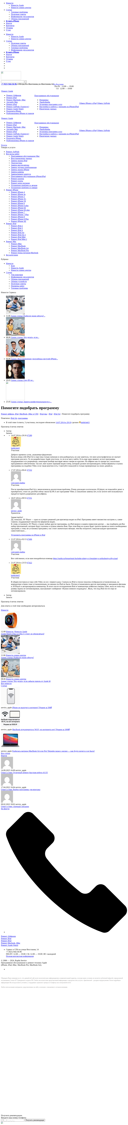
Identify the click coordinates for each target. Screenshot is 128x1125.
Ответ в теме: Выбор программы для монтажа (20, 789)
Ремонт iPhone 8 (18, 217)
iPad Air (57, 414)
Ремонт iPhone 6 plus (19, 206)
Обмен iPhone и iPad (88, 103)
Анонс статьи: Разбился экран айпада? (17, 657)
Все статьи (5, 753)
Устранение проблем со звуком (24, 185)
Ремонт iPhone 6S (18, 208)
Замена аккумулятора (20, 165)
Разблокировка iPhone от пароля (20, 113)
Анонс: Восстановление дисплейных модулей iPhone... (34, 359)
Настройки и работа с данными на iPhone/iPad (59, 107)
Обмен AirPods (103, 103)
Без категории (12, 255)
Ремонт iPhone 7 (18, 212)
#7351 (29, 498)
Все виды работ (12, 154)
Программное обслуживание (46, 96)
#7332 (29, 470)
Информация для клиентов (22, 16)
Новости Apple (17, 5)
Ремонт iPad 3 (17, 228)
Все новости (6, 683)
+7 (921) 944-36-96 (9, 84)
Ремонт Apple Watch (15, 109)
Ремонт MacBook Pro (20, 250)
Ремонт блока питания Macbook (24, 253)
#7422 (29, 563)
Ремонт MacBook (18, 246)
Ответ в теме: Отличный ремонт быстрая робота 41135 (24, 773)
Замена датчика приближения (23, 167)
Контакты (10, 25)
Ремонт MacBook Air (20, 248)
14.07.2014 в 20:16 (63, 422)
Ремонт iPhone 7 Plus (20, 214)
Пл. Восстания (58, 84)
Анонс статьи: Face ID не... (22, 380)
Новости (9, 3)
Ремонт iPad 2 (17, 226)
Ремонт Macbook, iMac (16, 100)
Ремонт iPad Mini (18, 237)
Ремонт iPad (11, 98)
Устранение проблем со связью (24, 188)
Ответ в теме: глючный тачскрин (15, 806)
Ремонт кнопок (17, 179)
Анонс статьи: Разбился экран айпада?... (28, 316)
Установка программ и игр (50, 104)
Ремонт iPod (11, 104)
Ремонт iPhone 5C (18, 199)
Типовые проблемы (19, 12)
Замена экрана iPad (19, 161)
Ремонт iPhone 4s (18, 194)
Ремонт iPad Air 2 (18, 235)
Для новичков (17, 275)
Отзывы (9, 28)
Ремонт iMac (16, 244)
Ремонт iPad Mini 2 (19, 239)
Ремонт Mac (11, 241)
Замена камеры (17, 172)
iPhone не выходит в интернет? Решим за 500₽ (32, 707)
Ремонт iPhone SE (18, 221)
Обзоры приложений (20, 19)
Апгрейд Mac (12, 102)
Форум (9, 23)
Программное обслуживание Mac (25, 156)
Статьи (9, 10)
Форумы (43, 414)
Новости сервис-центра (21, 7)
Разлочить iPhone (13, 111)
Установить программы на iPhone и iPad (28, 535)
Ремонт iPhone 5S (18, 201)
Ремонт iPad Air (17, 232)
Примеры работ (17, 286)
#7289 (29, 435)
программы (23, 418)
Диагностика (16, 163)
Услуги (4, 145)
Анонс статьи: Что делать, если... (25, 337)
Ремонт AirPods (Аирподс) (17, 107)
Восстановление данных (21, 158)
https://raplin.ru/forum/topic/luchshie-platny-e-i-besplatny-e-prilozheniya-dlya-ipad (85, 558)
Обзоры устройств (19, 281)
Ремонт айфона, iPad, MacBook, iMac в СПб (19, 414)
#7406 (29, 539)
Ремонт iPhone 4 (18, 192)
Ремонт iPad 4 (17, 230)
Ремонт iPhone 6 (18, 203)
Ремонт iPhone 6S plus (20, 210)
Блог (13, 266)
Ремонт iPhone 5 (18, 197)
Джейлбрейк (44, 102)
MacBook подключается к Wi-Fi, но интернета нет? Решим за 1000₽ (41, 729)
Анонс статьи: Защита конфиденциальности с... (31, 402)
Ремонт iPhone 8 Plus (20, 219)
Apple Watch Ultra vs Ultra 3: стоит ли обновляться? (22, 634)
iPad (50, 414)
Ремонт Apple (7, 91)
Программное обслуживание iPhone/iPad (28, 176)
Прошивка (43, 100)
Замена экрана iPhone (20, 170)
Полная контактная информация (20, 956)
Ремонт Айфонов (13, 95)
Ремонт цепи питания (20, 183)
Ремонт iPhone (12, 190)
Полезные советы (18, 14)
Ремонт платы (17, 181)
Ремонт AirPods (12, 152)
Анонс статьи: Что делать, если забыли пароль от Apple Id (25, 681)
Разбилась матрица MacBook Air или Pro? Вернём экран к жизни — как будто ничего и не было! (53, 751)
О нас (8, 30)
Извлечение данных (47, 109)
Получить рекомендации (35, 1120)
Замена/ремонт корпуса (21, 174)
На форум (5, 809)
